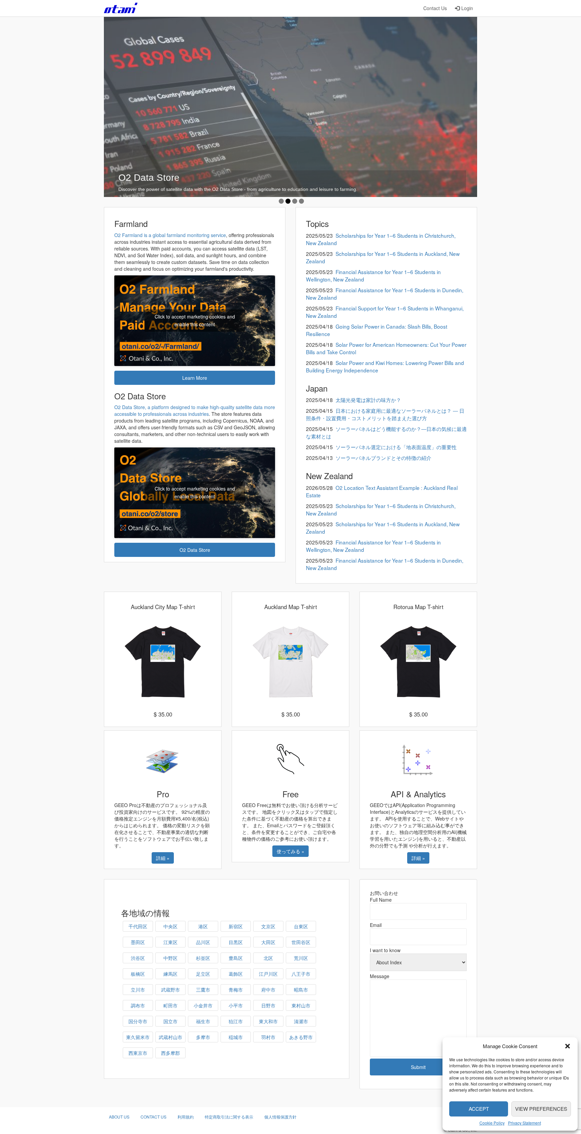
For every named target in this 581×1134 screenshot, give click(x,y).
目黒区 (236, 942)
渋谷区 (138, 958)
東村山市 (301, 1005)
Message (379, 976)
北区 (268, 958)
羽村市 (268, 1037)
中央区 (170, 926)
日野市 (268, 1005)
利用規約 (186, 1117)
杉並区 (203, 958)
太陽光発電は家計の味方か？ (368, 399)
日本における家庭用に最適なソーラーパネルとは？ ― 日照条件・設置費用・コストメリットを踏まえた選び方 (385, 414)
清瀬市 (301, 1021)
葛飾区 (236, 973)
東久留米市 (138, 1037)
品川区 (203, 942)
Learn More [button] (194, 377)
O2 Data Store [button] (195, 549)
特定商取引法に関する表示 (229, 1117)
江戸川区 (268, 973)
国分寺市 (137, 1021)
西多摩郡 (170, 1052)
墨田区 (138, 942)
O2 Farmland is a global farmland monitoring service (170, 235)
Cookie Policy (492, 1123)
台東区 (301, 926)
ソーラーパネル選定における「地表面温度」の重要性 (396, 447)
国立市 (170, 1021)
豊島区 (236, 958)
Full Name (381, 899)
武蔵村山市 (170, 1037)
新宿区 (236, 926)
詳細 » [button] (162, 858)
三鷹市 (203, 989)
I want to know (385, 950)
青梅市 (236, 989)
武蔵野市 (170, 989)
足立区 (203, 973)
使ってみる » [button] (290, 851)
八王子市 (301, 973)
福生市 (203, 1021)
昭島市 (301, 989)
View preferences (541, 1108)
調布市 (138, 1005)
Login (467, 8)
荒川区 (301, 958)
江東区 (170, 942)
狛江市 (236, 1021)
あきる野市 (301, 1037)
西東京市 (137, 1052)
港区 (203, 926)
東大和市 (268, 1021)
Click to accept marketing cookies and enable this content (195, 320)
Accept (479, 1108)
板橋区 (138, 973)
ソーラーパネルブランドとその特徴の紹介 (383, 457)
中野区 (170, 958)
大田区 (268, 942)
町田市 (170, 1005)
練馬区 (170, 973)
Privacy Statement (524, 1123)
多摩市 (203, 1037)
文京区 (268, 926)
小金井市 (203, 1005)
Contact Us (435, 8)
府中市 (268, 989)
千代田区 (137, 926)
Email (376, 925)
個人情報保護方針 (280, 1117)
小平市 (236, 1005)
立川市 (138, 989)
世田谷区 (301, 942)
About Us (119, 1117)
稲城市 (236, 1037)
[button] (567, 1046)
